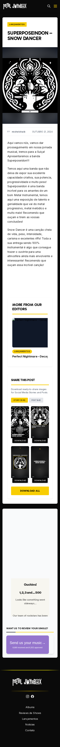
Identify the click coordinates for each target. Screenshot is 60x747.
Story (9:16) (19, 400)
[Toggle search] (49, 6)
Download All (30, 490)
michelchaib (18, 131)
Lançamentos (17, 24)
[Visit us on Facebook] (32, 696)
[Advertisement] (30, 542)
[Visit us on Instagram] (27, 696)
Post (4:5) (36, 400)
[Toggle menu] (55, 6)
